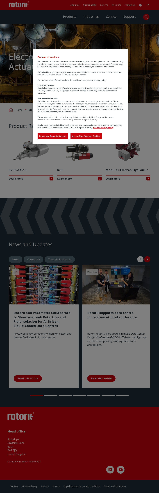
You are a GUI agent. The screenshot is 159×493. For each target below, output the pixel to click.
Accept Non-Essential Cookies (86, 136)
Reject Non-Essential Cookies (52, 136)
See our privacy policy (103, 127)
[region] (80, 96)
